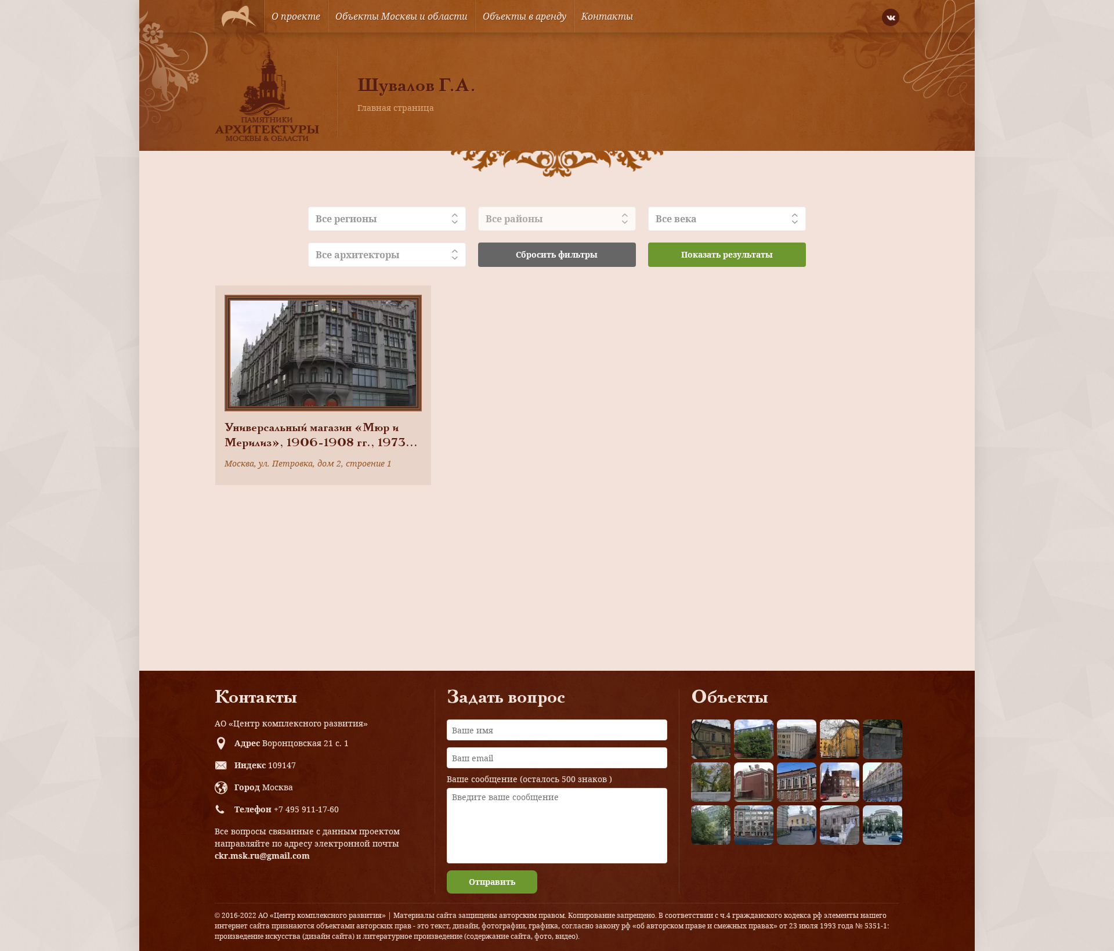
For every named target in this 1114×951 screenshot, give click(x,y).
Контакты (607, 16)
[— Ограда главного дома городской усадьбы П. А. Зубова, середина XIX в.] (882, 739)
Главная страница (395, 107)
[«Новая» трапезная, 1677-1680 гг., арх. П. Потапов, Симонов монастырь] (839, 825)
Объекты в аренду (524, 16)
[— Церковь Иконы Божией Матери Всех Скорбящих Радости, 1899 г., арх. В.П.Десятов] (839, 782)
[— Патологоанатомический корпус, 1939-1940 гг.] (753, 782)
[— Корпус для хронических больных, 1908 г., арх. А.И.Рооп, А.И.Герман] (796, 739)
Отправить (492, 881)
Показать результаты (727, 254)
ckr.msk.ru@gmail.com (262, 855)
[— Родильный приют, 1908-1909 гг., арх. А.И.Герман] (796, 782)
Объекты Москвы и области (401, 16)
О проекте (296, 16)
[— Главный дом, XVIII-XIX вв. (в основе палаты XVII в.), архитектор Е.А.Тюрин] (710, 739)
